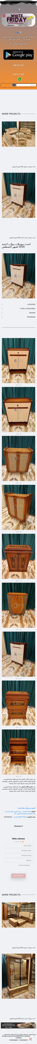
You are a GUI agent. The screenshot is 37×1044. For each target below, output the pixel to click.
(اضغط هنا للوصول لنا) (18, 43)
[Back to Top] (30, 1039)
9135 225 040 (18, 65)
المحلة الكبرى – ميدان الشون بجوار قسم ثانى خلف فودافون (18, 38)
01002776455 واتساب (19, 817)
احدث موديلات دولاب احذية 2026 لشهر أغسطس (22, 237)
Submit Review (18, 875)
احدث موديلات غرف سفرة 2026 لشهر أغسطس (22, 1018)
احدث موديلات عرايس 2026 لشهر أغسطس (23, 947)
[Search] (14, 85)
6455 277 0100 (18, 74)
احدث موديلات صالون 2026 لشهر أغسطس (23, 166)
